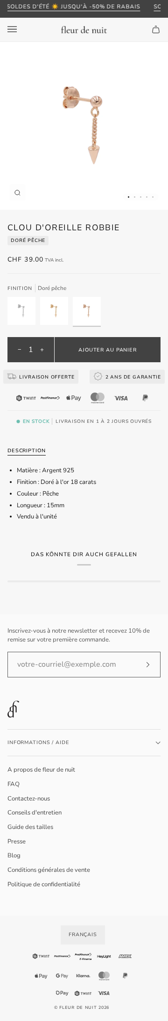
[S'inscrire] (140, 664)
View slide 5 (153, 197)
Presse (16, 841)
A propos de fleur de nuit (41, 770)
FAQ (13, 784)
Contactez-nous (28, 798)
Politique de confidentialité (43, 884)
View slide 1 (128, 197)
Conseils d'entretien (34, 812)
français (83, 934)
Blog (14, 855)
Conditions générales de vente (48, 870)
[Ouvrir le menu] (21, 29)
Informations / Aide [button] (38, 742)
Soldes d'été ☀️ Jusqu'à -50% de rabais (73, 6)
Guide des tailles (30, 827)
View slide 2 (134, 197)
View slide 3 (140, 197)
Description (26, 450)
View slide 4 (146, 197)
